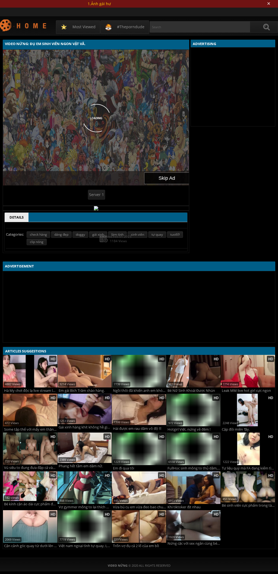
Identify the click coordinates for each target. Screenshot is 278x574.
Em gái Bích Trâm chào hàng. (82, 390)
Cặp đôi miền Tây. (236, 429)
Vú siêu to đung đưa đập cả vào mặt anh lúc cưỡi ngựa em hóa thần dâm (30, 467)
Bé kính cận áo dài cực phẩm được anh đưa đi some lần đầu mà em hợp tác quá (30, 504)
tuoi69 (175, 234)
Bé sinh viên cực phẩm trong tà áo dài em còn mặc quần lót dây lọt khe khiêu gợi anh (248, 505)
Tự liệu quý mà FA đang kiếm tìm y (248, 468)
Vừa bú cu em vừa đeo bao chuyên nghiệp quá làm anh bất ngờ (139, 507)
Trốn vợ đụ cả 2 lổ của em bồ (136, 546)
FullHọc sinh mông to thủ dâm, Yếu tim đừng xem (194, 468)
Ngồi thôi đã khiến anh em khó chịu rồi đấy (139, 390)
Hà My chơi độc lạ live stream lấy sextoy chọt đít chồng (30, 390)
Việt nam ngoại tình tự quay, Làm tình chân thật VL (85, 546)
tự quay (157, 234)
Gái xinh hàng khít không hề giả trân (85, 427)
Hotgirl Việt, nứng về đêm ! (189, 429)
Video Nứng (23, 25)
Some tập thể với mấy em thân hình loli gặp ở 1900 (30, 429)
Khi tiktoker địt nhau (184, 507)
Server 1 (96, 194)
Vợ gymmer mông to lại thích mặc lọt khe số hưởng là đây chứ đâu (85, 507)
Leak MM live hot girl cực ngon (246, 390)
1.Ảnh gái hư (99, 3)
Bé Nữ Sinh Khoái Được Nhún (191, 390)
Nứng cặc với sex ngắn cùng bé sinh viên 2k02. (194, 543)
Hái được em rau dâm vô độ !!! (137, 428)
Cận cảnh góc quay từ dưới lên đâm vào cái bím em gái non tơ (30, 546)
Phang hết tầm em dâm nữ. (81, 466)
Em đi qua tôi (123, 468)
